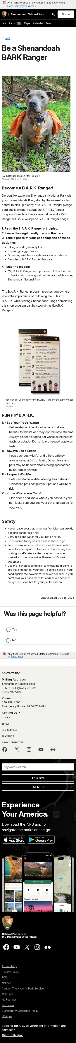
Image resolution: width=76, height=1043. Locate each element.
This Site (38, 778)
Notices (6, 983)
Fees (48, 23)
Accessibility (9, 966)
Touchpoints (17, 656)
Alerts (14, 23)
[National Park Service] (4, 14)
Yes (14, 629)
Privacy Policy (10, 971)
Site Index (10, 729)
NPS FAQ (7, 994)
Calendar (38, 23)
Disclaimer (8, 1005)
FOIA (5, 977)
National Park (27, 14)
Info (4, 23)
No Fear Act (9, 999)
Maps (27, 23)
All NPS (38, 787)
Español (9, 735)
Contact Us (10, 712)
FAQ (7, 723)
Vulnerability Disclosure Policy (20, 1010)
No (14, 640)
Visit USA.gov (12, 1035)
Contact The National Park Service (23, 988)
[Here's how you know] (38, 4)
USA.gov (7, 1016)
